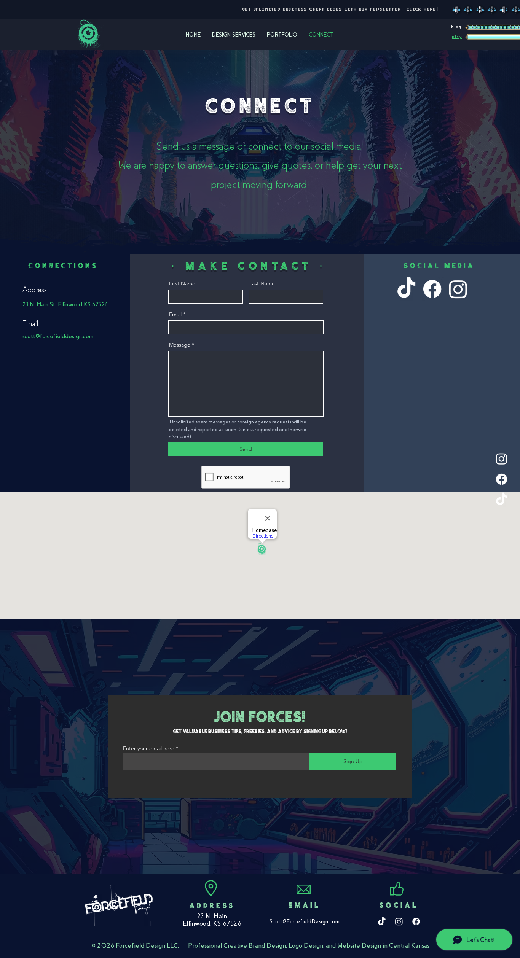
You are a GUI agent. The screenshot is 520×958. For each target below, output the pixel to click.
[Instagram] (501, 458)
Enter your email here (148, 748)
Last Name (262, 283)
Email (175, 314)
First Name (182, 283)
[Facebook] (501, 479)
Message (179, 344)
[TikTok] (501, 499)
